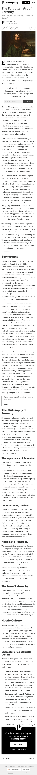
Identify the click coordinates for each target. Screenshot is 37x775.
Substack (10, 773)
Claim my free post (18, 744)
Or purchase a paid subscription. (18, 749)
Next (30, 758)
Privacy (18, 766)
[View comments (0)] (11, 28)
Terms (22, 766)
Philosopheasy (10, 21)
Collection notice (29, 766)
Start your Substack (14, 769)
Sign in (33, 2)
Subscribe (26, 2)
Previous (7, 758)
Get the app (26, 769)
